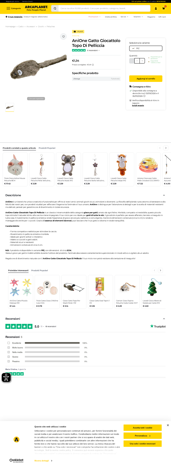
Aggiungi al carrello (146, 78)
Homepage (10, 26)
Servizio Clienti (27, 1)
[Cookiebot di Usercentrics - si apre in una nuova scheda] (16, 461)
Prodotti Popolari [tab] (47, 148)
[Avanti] (165, 148)
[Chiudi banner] (168, 425)
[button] (36, 67)
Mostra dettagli (41, 461)
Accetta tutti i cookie (142, 428)
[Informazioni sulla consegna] (144, 96)
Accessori (30, 26)
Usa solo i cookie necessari (142, 443)
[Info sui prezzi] (93, 65)
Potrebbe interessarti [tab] (18, 270)
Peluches (51, 26)
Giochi (41, 26)
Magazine (151, 17)
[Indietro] (159, 148)
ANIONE (75, 35)
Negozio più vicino (12, 1)
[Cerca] (55, 8)
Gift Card (162, 17)
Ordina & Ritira (111, 17)
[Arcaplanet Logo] (36, 8)
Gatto (21, 26)
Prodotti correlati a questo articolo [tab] (19, 148)
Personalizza (141, 436)
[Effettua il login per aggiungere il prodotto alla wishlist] (63, 36)
